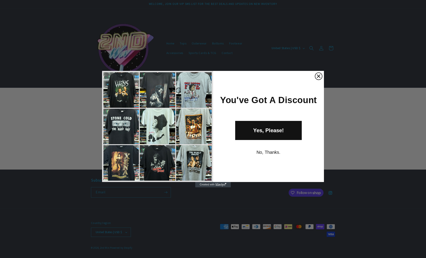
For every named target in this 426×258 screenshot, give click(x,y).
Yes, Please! (268, 130)
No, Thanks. (268, 152)
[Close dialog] (318, 76)
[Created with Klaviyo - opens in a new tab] (213, 184)
